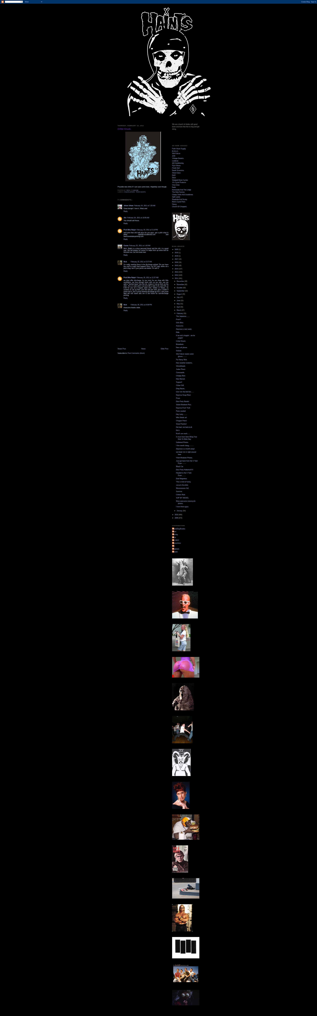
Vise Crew (175, 185)
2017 (177, 259)
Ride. (178, 332)
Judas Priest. (181, 369)
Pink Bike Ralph (130, 230)
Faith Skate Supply (179, 149)
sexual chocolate (182, 485)
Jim (125, 218)
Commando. (180, 372)
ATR (173, 156)
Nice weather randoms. (184, 363)
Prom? (178, 319)
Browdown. (180, 344)
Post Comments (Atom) (136, 353)
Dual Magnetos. (181, 478)
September (181, 291)
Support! (179, 382)
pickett (175, 552)
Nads (174, 187)
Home (143, 349)
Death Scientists (178, 170)
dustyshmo (177, 543)
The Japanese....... (183, 316)
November (181, 284)
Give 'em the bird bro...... (185, 392)
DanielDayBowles (179, 529)
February (180, 313)
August (179, 294)
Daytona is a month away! (185, 449)
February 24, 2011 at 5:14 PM (147, 230)
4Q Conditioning (178, 163)
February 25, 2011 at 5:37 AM (141, 262)
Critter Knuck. (181, 341)
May (178, 304)
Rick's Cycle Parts (178, 202)
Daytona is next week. (184, 329)
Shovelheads (180, 366)
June (179, 300)
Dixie (174, 178)
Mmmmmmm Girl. (182, 488)
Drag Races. (180, 388)
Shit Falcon (176, 153)
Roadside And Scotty (179, 199)
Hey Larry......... (181, 414)
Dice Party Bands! (182, 401)
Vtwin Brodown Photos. (184, 458)
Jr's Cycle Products (179, 182)
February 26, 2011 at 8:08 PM (141, 305)
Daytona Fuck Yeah (183, 408)
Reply (126, 211)
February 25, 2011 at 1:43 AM (139, 246)
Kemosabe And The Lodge (181, 190)
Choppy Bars (180, 376)
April (178, 307)
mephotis (176, 549)
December (181, 281)
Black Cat (179, 466)
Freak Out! (176, 168)
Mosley (175, 534)
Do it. (178, 430)
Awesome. (180, 326)
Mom (174, 532)
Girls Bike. (180, 323)
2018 (177, 256)
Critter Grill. (180, 385)
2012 (177, 275)
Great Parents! (181, 424)
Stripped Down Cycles (180, 180)
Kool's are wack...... (183, 433)
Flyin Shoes (176, 166)
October (180, 288)
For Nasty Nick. (181, 360)
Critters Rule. (180, 495)
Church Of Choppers (179, 206)
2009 (177, 518)
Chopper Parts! (181, 421)
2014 (177, 269)
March (179, 310)
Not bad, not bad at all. (184, 427)
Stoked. (179, 351)
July (178, 297)
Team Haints (141, 192)
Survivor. (179, 491)
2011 (177, 278)
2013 (177, 272)
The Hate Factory (178, 192)
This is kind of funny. (183, 482)
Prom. (178, 398)
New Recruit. (180, 379)
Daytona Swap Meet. (183, 395)
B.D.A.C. (175, 151)
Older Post (164, 349)
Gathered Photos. (182, 442)
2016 (177, 262)
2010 (177, 515)
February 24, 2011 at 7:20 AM (144, 205)
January (180, 511)
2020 (177, 249)
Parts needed (181, 411)
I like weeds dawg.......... (185, 445)
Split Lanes (176, 197)
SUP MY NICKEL (182, 498)
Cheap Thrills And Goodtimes (182, 194)
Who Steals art (181, 417)
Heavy (174, 204)
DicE (174, 175)
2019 (177, 253)
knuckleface (129, 192)
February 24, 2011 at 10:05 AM (138, 218)
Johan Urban (128, 205)
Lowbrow (175, 161)
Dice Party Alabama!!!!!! (184, 470)
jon (174, 546)
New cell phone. (181, 347)
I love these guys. (182, 507)
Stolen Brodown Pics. (184, 405)
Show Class (176, 173)
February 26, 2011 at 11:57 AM (147, 277)
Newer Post (122, 349)
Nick (125, 262)
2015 (177, 265)
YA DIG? (176, 540)
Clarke (126, 246)
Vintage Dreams (178, 158)
